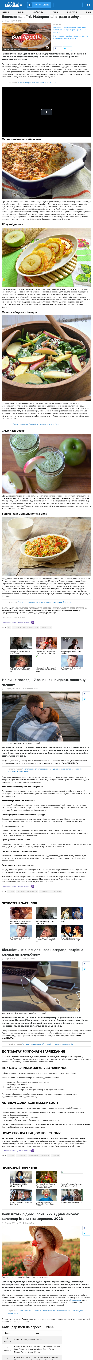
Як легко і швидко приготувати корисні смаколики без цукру (45, 602)
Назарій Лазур (30, 1223)
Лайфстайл (39, 12)
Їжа (9, 627)
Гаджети (55, 1155)
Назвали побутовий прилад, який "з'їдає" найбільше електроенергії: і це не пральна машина (70, 29)
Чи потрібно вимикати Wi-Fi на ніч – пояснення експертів (47, 1044)
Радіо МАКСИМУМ (18, 617)
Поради (11, 891)
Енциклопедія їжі (30, 627)
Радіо (88, 12)
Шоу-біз (21, 12)
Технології (44, 1155)
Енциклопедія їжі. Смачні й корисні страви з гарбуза (36, 424)
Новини (5, 12)
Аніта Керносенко (31, 689)
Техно (55, 12)
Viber (32, 622)
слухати (41, 5)
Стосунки (21, 891)
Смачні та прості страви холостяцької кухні (37, 82)
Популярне (72, 12)
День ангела (75, 1300)
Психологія (32, 891)
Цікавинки (56, 891)
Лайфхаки (33, 1155)
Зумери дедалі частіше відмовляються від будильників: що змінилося (70, 37)
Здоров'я (17, 627)
